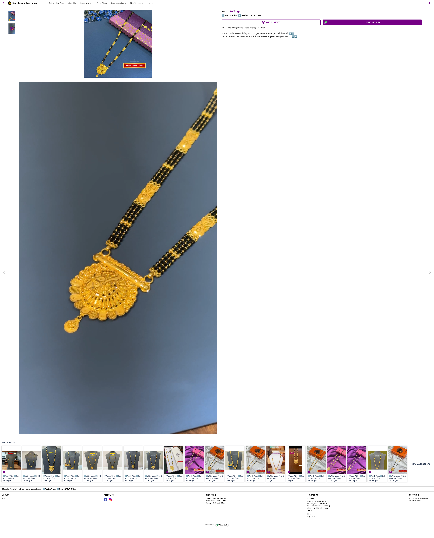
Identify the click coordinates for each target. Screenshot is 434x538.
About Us (72, 3)
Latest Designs (86, 3)
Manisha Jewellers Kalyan (25, 3)
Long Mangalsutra (118, 3)
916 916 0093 (312, 517)
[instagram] (110, 499)
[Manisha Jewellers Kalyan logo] (9, 3)
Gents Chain (102, 3)
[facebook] (105, 499)
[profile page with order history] (429, 3)
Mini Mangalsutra (137, 3)
